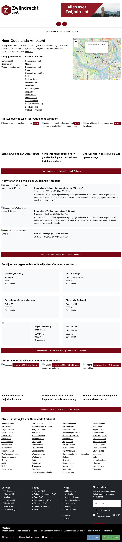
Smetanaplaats (68, 451)
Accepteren (93, 537)
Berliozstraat (37, 445)
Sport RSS (38, 497)
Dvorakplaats (68, 448)
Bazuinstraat (37, 463)
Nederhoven (6, 64)
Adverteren (8, 506)
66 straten (29, 52)
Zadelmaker (6, 436)
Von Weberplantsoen (10, 454)
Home (46, 31)
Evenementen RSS (42, 506)
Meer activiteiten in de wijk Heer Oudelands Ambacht (61, 254)
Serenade (66, 469)
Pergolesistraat (68, 429)
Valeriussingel (99, 432)
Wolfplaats (36, 457)
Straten (67, 519)
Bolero (96, 457)
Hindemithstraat (99, 442)
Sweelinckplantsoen (71, 432)
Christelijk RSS (40, 503)
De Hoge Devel (31, 79)
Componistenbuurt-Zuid (35, 73)
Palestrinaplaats (100, 436)
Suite (34, 460)
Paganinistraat (7, 429)
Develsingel (67, 460)
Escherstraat (67, 439)
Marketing (49, 537)
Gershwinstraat (99, 439)
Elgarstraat (6, 439)
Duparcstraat (37, 448)
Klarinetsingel (68, 463)
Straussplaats (98, 451)
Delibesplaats (99, 445)
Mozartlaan (97, 426)
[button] (96, 56)
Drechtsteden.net (71, 497)
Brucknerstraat (68, 445)
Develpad (97, 454)
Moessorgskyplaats (70, 436)
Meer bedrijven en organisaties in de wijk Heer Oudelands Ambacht (61, 351)
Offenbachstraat (99, 448)
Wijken (53, 31)
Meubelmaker (68, 426)
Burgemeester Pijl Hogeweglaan (76, 454)
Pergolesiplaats (38, 429)
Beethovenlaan (7, 423)
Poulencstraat (7, 432)
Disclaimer (8, 497)
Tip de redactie (9, 491)
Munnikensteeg (99, 460)
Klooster (96, 463)
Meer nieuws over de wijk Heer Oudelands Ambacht (61, 171)
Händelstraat (6, 445)
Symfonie (97, 469)
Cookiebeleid (9, 500)
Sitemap (37, 509)
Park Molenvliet (31, 101)
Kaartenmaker (99, 423)
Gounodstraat (7, 442)
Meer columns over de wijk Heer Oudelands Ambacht (61, 409)
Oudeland (36, 469)
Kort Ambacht (7, 61)
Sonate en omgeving (34, 104)
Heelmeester (98, 466)
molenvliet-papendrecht (42, 472)
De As (27, 76)
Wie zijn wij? (8, 503)
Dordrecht (68, 494)
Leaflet (117, 79)
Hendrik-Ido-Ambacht (73, 500)
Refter (4, 466)
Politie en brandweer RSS (45, 494)
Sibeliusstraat (37, 451)
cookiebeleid (88, 531)
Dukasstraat (6, 448)
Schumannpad (7, 451)
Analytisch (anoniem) (30, 537)
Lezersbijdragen (10, 509)
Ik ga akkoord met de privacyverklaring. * (103, 514)
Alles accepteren (111, 537)
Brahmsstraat (37, 423)
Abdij (3, 463)
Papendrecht (69, 503)
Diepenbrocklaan (69, 423)
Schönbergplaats (8, 457)
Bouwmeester (68, 466)
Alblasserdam (70, 491)
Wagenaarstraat (38, 454)
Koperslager (6, 469)
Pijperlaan (97, 429)
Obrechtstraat (68, 472)
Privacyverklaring (10, 494)
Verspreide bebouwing (10, 67)
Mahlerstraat (6, 426)
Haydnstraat (67, 442)
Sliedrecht (68, 506)
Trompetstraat (37, 466)
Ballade (65, 457)
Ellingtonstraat (38, 439)
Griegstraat (36, 442)
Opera (4, 460)
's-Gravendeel (70, 509)
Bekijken (116, 515)
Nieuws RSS (39, 491)
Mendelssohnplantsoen (42, 426)
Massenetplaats (38, 436)
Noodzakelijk (10, 537)
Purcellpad (36, 432)
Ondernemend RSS (42, 500)
